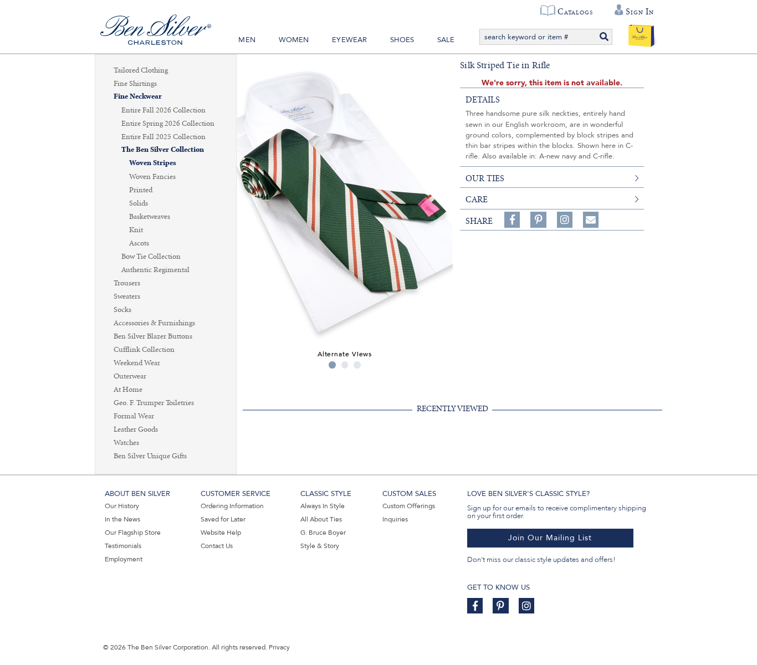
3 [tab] (357, 365)
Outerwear (130, 376)
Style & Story (319, 545)
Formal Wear (134, 416)
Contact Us (217, 545)
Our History (122, 506)
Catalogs (574, 11)
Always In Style (322, 506)
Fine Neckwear (138, 96)
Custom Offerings (408, 506)
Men (246, 40)
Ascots (139, 243)
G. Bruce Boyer (323, 532)
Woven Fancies (152, 177)
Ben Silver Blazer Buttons (153, 336)
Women (294, 40)
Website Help (221, 532)
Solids (138, 203)
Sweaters (127, 296)
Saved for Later (223, 519)
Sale (446, 40)
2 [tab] (345, 365)
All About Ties (321, 519)
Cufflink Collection (144, 350)
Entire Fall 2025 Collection (163, 137)
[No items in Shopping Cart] (641, 33)
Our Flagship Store (133, 532)
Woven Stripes (152, 163)
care (477, 199)
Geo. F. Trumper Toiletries (154, 403)
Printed (140, 190)
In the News (122, 519)
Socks (122, 310)
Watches (126, 443)
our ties (485, 178)
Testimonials (123, 545)
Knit (136, 230)
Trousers (127, 283)
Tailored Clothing (141, 70)
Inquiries (395, 519)
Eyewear (349, 40)
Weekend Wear (137, 363)
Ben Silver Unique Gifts (150, 456)
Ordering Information (232, 506)
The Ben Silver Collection (162, 150)
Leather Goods (136, 429)
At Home (128, 389)
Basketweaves (149, 217)
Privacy (279, 647)
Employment (123, 559)
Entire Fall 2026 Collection (163, 110)
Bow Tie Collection (151, 256)
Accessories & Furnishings (154, 323)
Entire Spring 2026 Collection (167, 123)
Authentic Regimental (155, 270)
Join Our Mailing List (550, 538)
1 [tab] (332, 365)
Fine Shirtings (135, 84)
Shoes (402, 40)
